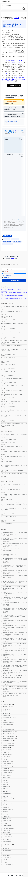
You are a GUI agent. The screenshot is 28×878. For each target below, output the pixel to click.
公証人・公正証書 (7, 809)
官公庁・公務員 (6, 832)
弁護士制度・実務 (7, 766)
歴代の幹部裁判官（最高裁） (9, 729)
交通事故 (5, 768)
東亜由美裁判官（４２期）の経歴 (8, 337)
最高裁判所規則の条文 (8, 740)
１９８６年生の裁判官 (17, 241)
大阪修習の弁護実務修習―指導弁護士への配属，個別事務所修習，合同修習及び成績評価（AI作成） (15, 621)
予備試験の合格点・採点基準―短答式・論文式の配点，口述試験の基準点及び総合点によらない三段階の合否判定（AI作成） (15, 610)
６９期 (5, 73)
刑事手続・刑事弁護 (7, 798)
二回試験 (5, 759)
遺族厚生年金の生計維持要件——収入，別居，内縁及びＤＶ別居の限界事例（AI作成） (15, 592)
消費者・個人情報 (7, 820)
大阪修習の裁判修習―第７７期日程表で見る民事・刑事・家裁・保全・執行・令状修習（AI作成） (14, 644)
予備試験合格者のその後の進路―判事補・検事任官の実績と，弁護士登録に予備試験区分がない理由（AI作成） (15, 598)
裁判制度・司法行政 (7, 722)
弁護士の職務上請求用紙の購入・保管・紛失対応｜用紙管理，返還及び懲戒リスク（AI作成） (15, 682)
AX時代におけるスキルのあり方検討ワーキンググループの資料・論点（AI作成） (15, 549)
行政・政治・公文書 (7, 828)
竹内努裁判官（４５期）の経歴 (7, 420)
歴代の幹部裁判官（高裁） (9, 731)
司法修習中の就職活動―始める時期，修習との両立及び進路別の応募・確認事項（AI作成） (15, 694)
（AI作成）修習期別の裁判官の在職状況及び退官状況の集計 (13, 298)
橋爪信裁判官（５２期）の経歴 (7, 397)
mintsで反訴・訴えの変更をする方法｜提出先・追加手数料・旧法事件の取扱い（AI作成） (15, 544)
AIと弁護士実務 (6, 850)
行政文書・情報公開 (7, 836)
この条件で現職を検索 (14, 280)
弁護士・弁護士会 (7, 761)
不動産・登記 (6, 818)
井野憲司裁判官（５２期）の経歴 (8, 368)
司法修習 (5, 752)
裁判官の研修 (6, 711)
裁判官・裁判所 (6, 709)
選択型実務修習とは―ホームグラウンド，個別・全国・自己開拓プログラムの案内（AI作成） (15, 655)
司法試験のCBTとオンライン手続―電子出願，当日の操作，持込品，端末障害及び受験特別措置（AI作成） (15, 649)
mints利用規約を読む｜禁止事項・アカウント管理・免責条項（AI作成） (15, 603)
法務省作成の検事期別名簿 (6, 523)
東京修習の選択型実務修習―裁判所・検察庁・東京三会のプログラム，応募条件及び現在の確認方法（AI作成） (15, 660)
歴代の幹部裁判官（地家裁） (9, 733)
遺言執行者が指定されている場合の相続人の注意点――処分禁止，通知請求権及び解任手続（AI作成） (15, 587)
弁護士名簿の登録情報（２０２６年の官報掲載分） (12, 345)
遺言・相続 (5, 791)
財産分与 (5, 788)
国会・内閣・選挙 (7, 834)
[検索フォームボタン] (24, 8)
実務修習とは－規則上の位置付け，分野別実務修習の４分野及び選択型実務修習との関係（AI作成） (15, 582)
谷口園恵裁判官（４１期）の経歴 (8, 328)
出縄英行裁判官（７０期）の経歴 (8, 319)
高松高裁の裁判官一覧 (7, 241)
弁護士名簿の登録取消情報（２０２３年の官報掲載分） (12, 390)
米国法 (4, 859)
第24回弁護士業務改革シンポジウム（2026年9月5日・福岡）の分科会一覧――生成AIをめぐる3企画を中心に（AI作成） (15, 627)
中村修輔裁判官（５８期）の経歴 (8, 406)
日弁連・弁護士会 (7, 763)
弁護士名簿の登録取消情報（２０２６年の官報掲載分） (12, 394)
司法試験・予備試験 (7, 749)
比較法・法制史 (6, 830)
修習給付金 (5, 756)
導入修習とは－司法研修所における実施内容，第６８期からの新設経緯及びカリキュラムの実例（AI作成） (15, 571)
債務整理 (5, 811)
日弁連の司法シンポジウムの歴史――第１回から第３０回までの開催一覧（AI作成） (15, 539)
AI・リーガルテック (7, 844)
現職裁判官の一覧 (7, 235)
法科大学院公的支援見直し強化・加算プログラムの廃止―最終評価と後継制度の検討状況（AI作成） (15, 671)
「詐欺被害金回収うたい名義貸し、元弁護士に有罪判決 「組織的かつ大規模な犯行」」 (13, 79)
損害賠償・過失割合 (7, 770)
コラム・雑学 (6, 855)
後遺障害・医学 (6, 772)
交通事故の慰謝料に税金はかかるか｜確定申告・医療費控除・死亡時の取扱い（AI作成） (15, 533)
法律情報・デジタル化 (8, 853)
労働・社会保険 (6, 825)
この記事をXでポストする (14, 85)
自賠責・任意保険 (7, 775)
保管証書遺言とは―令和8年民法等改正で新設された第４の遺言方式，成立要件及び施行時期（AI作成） (15, 566)
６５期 (12, 258)
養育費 (4, 784)
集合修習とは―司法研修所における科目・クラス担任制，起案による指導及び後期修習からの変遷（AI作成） (15, 639)
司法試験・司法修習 (7, 745)
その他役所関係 (6, 841)
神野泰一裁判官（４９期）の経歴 (8, 357)
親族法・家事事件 (7, 793)
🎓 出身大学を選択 (5, 277)
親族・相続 (5, 780)
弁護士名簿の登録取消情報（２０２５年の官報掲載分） (12, 378)
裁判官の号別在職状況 (5, 361)
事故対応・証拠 (6, 777)
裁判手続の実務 (6, 715)
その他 (4, 862)
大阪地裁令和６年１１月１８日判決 (14, 60)
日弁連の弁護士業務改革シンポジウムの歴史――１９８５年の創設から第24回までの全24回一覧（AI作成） (15, 616)
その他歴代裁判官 (7, 724)
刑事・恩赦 (5, 796)
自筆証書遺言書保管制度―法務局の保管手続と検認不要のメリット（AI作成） (15, 576)
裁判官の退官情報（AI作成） (7, 316)
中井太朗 (19, 219)
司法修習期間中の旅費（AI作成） (10, 554)
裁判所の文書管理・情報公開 (9, 743)
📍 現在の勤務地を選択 (6, 275)
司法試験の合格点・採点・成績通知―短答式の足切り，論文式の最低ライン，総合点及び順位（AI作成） (15, 666)
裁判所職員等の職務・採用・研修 (10, 717)
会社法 (4, 804)
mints (4, 846)
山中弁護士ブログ (6, 1)
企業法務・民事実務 (7, 803)
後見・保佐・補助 (7, 786)
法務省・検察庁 (6, 839)
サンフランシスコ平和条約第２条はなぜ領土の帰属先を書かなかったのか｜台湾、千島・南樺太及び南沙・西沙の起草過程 (15, 688)
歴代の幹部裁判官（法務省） (9, 736)
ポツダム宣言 (6, 857)
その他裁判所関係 (7, 864)
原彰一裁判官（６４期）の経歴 (7, 375)
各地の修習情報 (6, 747)
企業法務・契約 (6, 816)
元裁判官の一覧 (6, 706)
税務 (4, 823)
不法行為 (5, 814)
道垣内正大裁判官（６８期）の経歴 (8, 382)
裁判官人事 (5, 713)
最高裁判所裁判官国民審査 (9, 738)
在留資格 (5, 807)
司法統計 (5, 720)
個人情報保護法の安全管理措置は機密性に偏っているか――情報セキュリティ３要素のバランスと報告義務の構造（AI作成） (15, 560)
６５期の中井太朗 (15, 62)
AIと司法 (5, 848)
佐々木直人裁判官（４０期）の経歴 (8, 371)
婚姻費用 (5, 782)
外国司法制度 (6, 727)
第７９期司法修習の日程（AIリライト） (9, 354)
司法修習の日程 (6, 754)
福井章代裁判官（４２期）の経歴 (8, 364)
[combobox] (12, 8)
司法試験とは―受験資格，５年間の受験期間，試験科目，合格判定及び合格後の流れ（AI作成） (14, 676)
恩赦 (4, 800)
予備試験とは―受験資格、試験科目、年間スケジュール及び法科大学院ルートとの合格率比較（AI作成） (15, 633)
